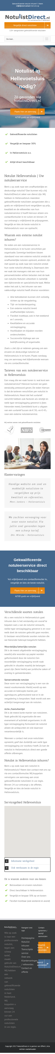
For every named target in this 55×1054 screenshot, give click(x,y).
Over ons (25, 956)
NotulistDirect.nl (23, 1046)
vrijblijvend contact (23, 6)
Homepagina (27, 937)
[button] (27, 861)
